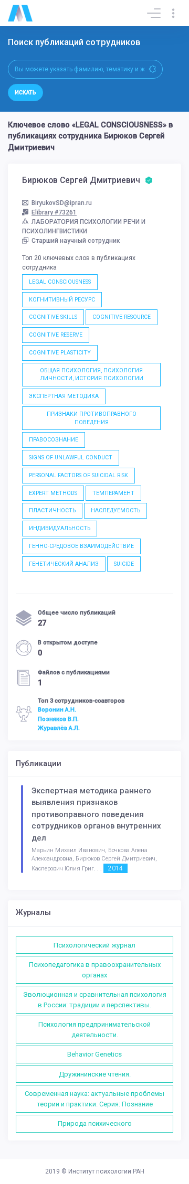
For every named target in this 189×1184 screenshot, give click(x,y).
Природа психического (95, 1123)
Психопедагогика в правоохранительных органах (95, 970)
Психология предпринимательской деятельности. (94, 1029)
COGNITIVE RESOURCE (121, 317)
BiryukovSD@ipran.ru (62, 203)
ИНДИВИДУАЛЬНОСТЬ (59, 528)
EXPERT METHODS (53, 493)
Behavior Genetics (94, 1054)
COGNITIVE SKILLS (53, 317)
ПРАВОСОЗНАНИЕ (53, 439)
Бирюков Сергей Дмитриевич (82, 180)
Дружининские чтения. (95, 1074)
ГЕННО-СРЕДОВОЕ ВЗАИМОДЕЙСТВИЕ (81, 546)
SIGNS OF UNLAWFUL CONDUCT (70, 457)
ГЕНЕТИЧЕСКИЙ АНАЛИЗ (64, 564)
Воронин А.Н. (57, 709)
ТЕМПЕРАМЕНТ (113, 493)
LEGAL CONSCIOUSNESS (60, 281)
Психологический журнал (94, 945)
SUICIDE (124, 564)
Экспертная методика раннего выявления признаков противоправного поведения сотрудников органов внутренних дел (96, 814)
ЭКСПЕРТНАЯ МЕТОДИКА (64, 396)
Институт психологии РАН (106, 1171)
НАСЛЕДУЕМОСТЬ (115, 510)
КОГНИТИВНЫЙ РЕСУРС (62, 299)
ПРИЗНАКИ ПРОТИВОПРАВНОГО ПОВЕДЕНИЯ (91, 418)
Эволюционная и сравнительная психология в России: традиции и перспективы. (94, 1000)
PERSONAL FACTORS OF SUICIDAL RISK (78, 475)
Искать (25, 92)
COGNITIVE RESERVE (55, 334)
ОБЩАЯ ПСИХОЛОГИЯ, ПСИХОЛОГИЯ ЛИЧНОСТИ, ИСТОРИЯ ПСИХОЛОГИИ (91, 374)
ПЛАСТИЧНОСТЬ (52, 510)
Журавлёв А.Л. (59, 727)
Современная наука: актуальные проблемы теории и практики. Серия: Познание (94, 1099)
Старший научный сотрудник (76, 240)
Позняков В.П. (58, 719)
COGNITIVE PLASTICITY (60, 352)
